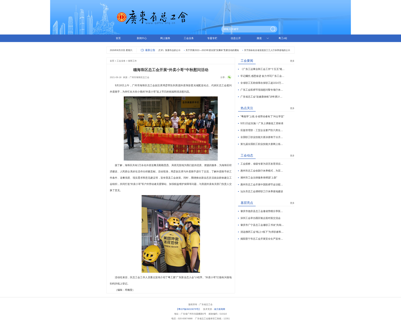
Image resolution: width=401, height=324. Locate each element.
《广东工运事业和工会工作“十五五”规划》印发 (262, 69)
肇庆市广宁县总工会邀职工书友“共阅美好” (262, 225)
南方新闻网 (219, 309)
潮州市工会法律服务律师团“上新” (258, 177)
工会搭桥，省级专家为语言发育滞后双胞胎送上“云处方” (262, 163)
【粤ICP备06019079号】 (188, 309)
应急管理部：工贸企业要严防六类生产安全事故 (262, 130)
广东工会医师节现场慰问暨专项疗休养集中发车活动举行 (262, 89)
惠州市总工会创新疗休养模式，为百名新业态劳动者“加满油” (262, 170)
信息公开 (236, 38)
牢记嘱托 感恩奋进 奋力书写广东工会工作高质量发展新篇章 (262, 76)
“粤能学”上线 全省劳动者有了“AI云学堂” (262, 116)
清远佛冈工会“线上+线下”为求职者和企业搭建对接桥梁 (262, 232)
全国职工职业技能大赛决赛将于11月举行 (262, 137)
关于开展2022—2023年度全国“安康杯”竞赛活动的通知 (206, 50)
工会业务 (189, 38)
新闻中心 (142, 38)
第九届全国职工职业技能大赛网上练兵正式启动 (262, 144)
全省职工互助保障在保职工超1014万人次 (262, 83)
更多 (292, 61)
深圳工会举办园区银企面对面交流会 (260, 218)
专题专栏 (212, 38)
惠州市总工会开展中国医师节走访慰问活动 (262, 184)
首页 (118, 38)
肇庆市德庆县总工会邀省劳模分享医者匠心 (262, 211)
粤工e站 (283, 38)
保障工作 (132, 61)
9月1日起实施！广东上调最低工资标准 (261, 123)
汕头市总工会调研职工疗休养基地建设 (261, 191)
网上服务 (165, 38)
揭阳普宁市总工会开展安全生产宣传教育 (262, 238)
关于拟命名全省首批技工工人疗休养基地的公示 (261, 50)
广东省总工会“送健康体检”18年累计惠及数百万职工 (262, 96)
